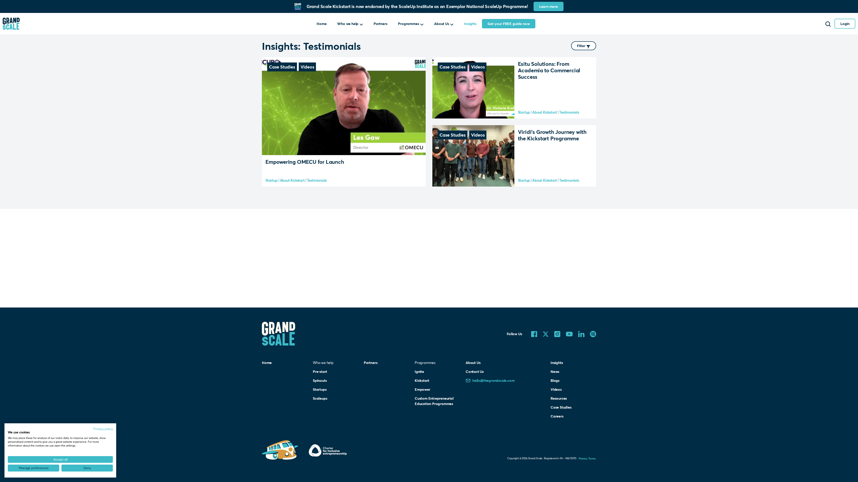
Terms (591, 458)
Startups (319, 389)
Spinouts (320, 380)
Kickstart (422, 380)
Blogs (555, 380)
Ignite (419, 371)
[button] (361, 23)
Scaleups (320, 398)
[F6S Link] (593, 333)
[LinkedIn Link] (581, 333)
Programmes (408, 23)
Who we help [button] (347, 23)
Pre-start (320, 371)
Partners (380, 23)
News (555, 371)
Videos (556, 389)
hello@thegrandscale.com (493, 380)
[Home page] (11, 24)
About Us (441, 23)
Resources (559, 398)
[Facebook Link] (534, 333)
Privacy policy (103, 429)
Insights (470, 23)
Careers (557, 416)
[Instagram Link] (557, 333)
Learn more (548, 6)
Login (845, 23)
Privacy (583, 458)
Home (321, 23)
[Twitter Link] (546, 333)
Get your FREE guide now (509, 23)
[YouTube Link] (569, 333)
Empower (422, 389)
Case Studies (561, 407)
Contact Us (475, 371)
